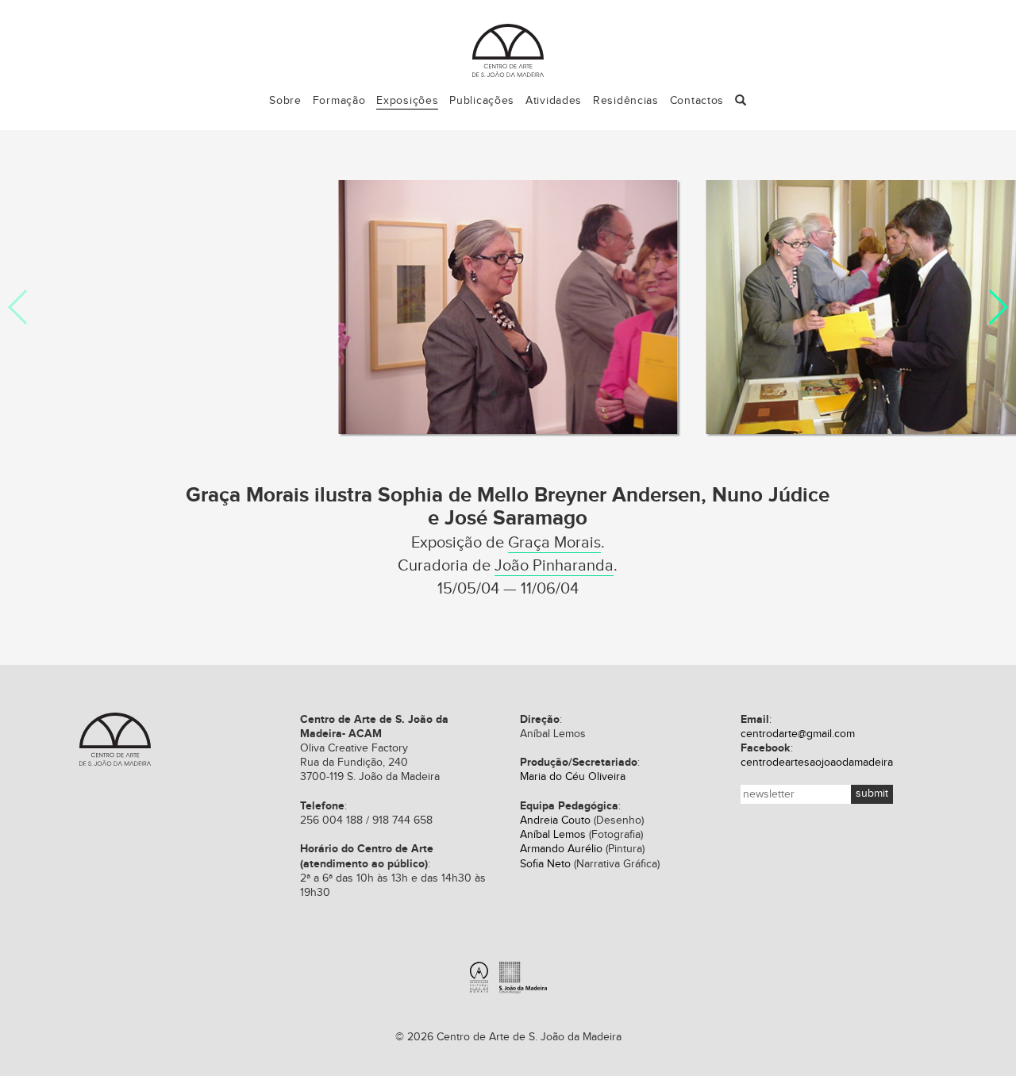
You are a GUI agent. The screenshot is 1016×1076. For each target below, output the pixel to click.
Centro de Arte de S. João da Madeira (508, 50)
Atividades (553, 100)
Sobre (285, 100)
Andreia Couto (555, 820)
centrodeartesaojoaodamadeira (817, 762)
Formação (339, 100)
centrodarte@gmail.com (798, 734)
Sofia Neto (545, 864)
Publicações (481, 100)
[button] (740, 101)
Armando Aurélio (561, 849)
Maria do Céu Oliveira (572, 776)
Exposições (407, 100)
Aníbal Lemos (553, 834)
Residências (626, 100)
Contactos (697, 100)
